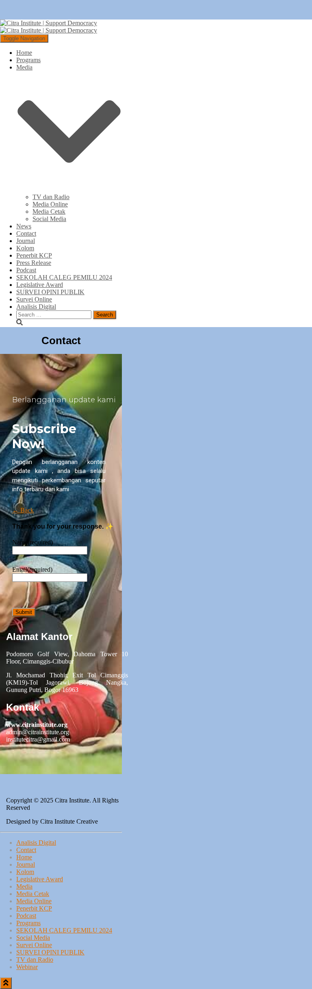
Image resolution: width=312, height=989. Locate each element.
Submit (23, 612)
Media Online (50, 204)
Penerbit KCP (34, 255)
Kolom (25, 248)
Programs (28, 59)
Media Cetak (48, 211)
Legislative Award (39, 284)
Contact (26, 233)
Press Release (33, 262)
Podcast (26, 270)
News (23, 226)
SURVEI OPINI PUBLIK (50, 291)
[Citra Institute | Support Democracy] (48, 27)
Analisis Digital (36, 306)
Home (24, 52)
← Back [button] (23, 510)
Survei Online (34, 299)
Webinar (27, 966)
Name (32, 542)
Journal (25, 240)
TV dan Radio (50, 196)
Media (24, 886)
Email (32, 569)
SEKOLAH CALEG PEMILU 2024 (64, 277)
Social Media (49, 218)
